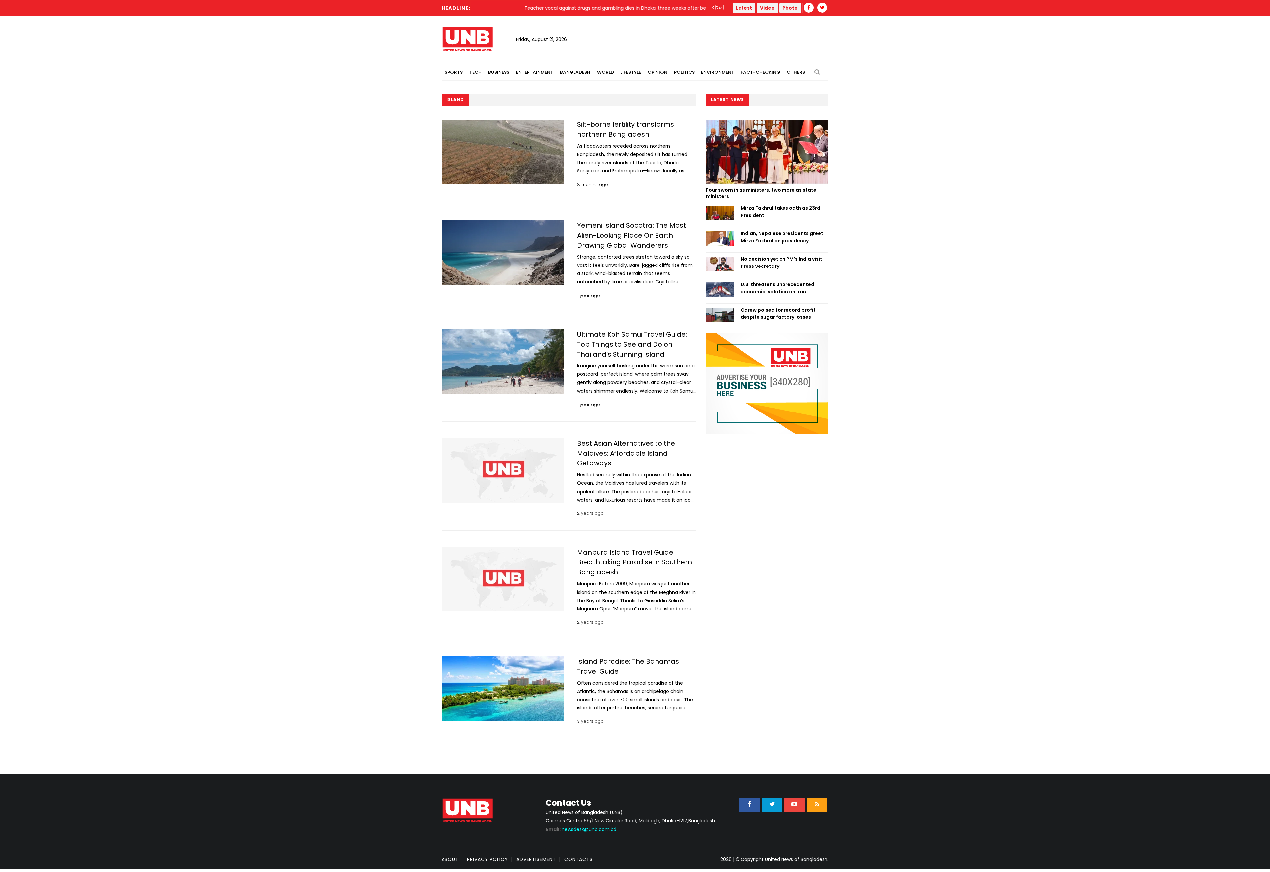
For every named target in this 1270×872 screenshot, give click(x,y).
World (605, 72)
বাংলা (718, 7)
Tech (475, 72)
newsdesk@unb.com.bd (581, 829)
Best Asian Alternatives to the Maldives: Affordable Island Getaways (626, 453)
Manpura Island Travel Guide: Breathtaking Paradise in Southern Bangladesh (634, 562)
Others (796, 72)
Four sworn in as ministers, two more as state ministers (761, 193)
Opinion (657, 72)
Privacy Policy (487, 859)
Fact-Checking (760, 72)
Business (498, 72)
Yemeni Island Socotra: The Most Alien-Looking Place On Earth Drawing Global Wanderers (631, 235)
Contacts (578, 859)
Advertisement (536, 859)
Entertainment (534, 72)
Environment (717, 72)
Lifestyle (630, 72)
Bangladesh (575, 72)
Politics (684, 72)
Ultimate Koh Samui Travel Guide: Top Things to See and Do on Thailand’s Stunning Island (632, 344)
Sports (454, 72)
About (450, 859)
